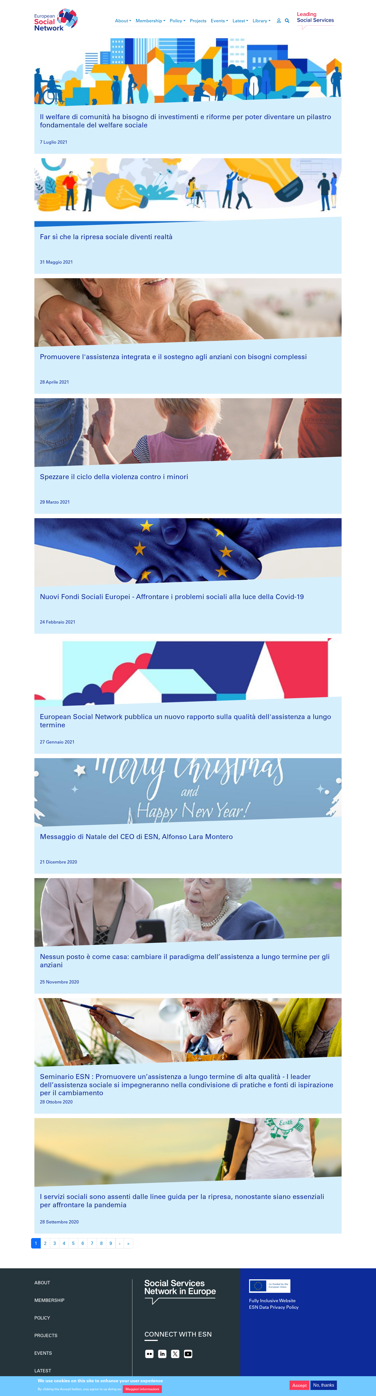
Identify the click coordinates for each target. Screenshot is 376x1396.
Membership (149, 20)
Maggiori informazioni (142, 1389)
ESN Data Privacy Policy (274, 1307)
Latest (239, 20)
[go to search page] (287, 20)
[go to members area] (279, 20)
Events (218, 20)
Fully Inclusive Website (272, 1300)
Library (260, 20)
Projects (198, 20)
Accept (299, 1385)
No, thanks (323, 1385)
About (121, 20)
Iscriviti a (36, 1255)
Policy (176, 20)
